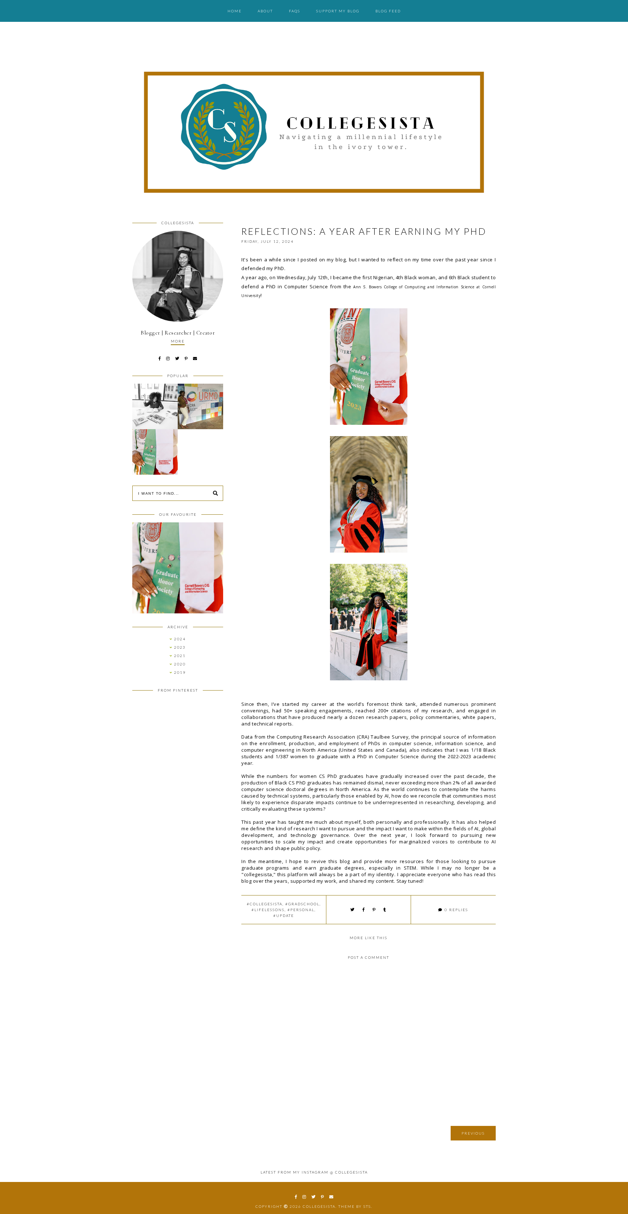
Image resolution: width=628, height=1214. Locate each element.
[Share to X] (352, 909)
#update (283, 915)
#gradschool (302, 904)
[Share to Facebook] (363, 909)
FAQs (294, 11)
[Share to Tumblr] (385, 909)
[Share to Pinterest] (374, 909)
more (178, 341)
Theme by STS (354, 1206)
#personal (300, 909)
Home (235, 11)
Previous (473, 1133)
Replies (456, 909)
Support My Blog (337, 11)
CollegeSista (319, 1206)
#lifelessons (268, 909)
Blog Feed (388, 11)
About (265, 11)
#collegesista (264, 904)
